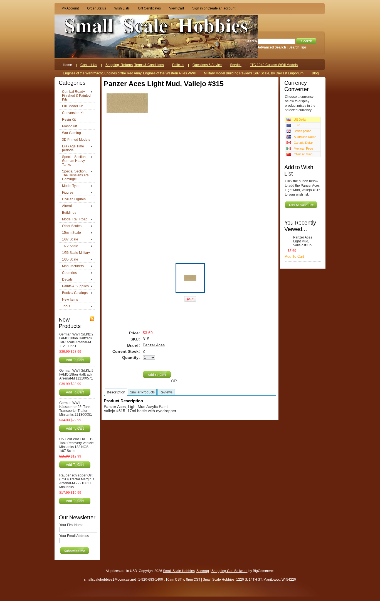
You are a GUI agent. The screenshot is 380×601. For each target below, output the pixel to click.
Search (251, 41)
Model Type (69, 186)
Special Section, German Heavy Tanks (73, 161)
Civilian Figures (74, 199)
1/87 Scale (68, 239)
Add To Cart (75, 360)
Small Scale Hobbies (179, 571)
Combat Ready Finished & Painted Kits (75, 95)
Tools (64, 306)
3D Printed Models (76, 140)
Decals (66, 280)
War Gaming (71, 133)
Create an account (221, 8)
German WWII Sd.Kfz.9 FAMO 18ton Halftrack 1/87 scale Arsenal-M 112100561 (76, 340)
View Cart (176, 8)
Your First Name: (71, 525)
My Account (70, 8)
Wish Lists (122, 8)
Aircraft (66, 206)
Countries (68, 273)
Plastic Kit (69, 126)
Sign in (197, 8)
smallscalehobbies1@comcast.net (110, 579)
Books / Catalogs (73, 293)
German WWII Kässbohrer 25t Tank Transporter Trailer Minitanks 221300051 (75, 409)
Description (116, 392)
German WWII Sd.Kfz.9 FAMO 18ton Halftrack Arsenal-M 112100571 (76, 374)
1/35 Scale (68, 259)
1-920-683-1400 (150, 579)
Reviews (165, 392)
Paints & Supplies (74, 286)
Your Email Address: (74, 536)
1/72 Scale (68, 246)
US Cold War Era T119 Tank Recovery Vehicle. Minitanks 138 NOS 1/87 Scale (77, 445)
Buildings (69, 213)
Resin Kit (69, 119)
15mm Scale (70, 233)
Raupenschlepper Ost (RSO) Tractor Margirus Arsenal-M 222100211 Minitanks (76, 481)
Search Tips (297, 47)
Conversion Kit (73, 113)
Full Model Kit (72, 106)
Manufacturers (71, 266)
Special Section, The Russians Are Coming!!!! (74, 175)
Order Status (96, 8)
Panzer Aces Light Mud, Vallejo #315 (302, 241)
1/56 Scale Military (76, 253)
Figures (66, 193)
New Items (70, 299)
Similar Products (142, 392)
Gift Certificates (149, 8)
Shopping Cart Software (229, 571)
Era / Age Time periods (71, 148)
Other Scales (70, 226)
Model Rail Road (73, 219)
